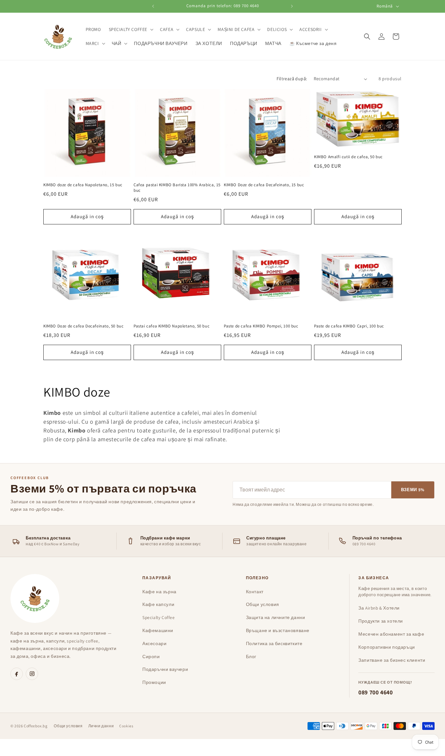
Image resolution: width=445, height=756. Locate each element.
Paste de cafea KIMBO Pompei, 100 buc (261, 326)
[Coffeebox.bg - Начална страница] (34, 598)
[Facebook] (16, 674)
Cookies (126, 725)
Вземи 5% (412, 489)
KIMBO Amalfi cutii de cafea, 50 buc (348, 157)
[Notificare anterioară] (153, 6)
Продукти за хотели (380, 621)
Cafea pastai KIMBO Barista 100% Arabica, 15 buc (177, 187)
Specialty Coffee (158, 617)
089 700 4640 (375, 692)
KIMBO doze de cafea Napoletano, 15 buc (82, 185)
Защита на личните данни (275, 617)
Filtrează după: (292, 79)
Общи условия (262, 604)
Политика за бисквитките (274, 643)
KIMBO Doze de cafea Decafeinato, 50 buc (83, 326)
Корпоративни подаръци (386, 647)
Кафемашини (157, 630)
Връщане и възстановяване (277, 630)
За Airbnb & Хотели (379, 608)
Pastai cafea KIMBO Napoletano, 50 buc (171, 326)
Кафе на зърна (159, 592)
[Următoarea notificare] (292, 6)
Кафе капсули (158, 604)
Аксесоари (154, 643)
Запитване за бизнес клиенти (391, 660)
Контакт (255, 592)
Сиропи (151, 656)
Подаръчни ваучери (165, 669)
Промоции (154, 682)
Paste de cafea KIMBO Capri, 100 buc (349, 326)
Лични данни (101, 725)
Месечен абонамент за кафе (391, 634)
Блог (251, 656)
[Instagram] (32, 674)
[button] (130, 29)
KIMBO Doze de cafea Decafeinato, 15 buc (264, 185)
